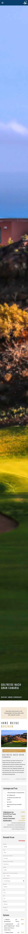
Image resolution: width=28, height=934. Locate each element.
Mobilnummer (10, 873)
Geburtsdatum (6, 878)
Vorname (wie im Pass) (7, 855)
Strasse (5, 884)
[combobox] (4, 875)
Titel (4, 850)
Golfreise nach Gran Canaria (13, 756)
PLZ (4, 890)
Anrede (4, 844)
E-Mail (4, 867)
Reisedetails (5, 779)
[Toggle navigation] (2, 2)
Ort (4, 895)
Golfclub (5, 901)
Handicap (5, 907)
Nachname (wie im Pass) (8, 861)
